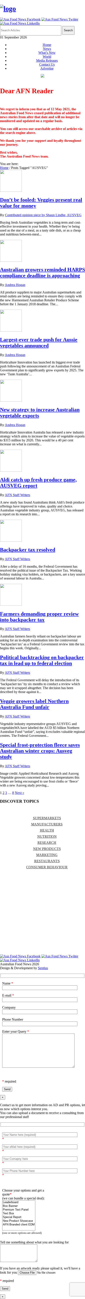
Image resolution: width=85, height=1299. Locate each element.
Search (68, 30)
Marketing (47, 855)
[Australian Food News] (8, 8)
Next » (19, 793)
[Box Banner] (18, 1206)
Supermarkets (47, 818)
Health (47, 830)
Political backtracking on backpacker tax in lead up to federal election (42, 660)
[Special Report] (18, 1217)
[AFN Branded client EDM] (18, 1225)
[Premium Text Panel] (18, 1210)
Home (47, 45)
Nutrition (47, 836)
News (47, 49)
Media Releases (47, 60)
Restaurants (47, 861)
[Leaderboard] (18, 1202)
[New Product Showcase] (18, 1221)
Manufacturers (47, 824)
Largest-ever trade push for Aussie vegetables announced (38, 342)
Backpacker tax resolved (27, 550)
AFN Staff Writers (17, 495)
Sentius (43, 968)
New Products (47, 849)
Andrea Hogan (15, 285)
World (47, 56)
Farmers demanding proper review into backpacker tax (39, 617)
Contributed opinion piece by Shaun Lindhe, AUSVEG (43, 215)
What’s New (47, 52)
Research (46, 842)
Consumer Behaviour (47, 867)
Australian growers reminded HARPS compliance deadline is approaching (42, 272)
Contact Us (47, 64)
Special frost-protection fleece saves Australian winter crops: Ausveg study (40, 751)
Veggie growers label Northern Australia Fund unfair (34, 704)
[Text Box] (18, 1213)
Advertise (47, 68)
